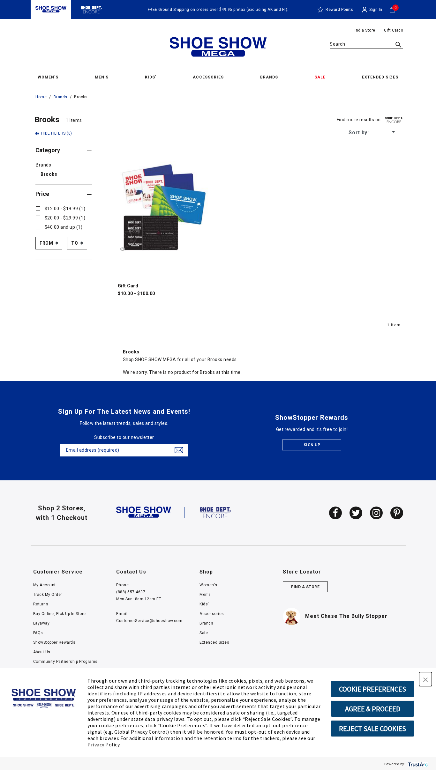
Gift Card (128, 285)
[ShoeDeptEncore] (91, 9)
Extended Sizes (214, 642)
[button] (425, 679)
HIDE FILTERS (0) (56, 133)
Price (42, 194)
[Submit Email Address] (178, 450)
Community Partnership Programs (65, 661)
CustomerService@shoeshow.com (149, 620)
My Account (44, 585)
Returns (41, 604)
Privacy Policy (103, 744)
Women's (208, 585)
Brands (60, 97)
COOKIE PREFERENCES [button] (372, 689)
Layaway (41, 623)
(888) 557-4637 (130, 592)
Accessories (211, 613)
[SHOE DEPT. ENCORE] (215, 512)
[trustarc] (417, 764)
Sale (203, 633)
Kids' (204, 604)
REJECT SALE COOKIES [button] (372, 728)
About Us (41, 652)
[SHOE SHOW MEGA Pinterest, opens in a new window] (396, 513)
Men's (205, 594)
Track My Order (47, 594)
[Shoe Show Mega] (50, 9)
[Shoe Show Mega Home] (218, 48)
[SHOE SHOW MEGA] (143, 512)
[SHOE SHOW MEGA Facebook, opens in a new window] (335, 513)
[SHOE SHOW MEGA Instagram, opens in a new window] (376, 513)
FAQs (38, 633)
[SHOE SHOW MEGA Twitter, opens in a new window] (356, 513)
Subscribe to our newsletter (124, 437)
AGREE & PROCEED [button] (372, 708)
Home (41, 97)
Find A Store (305, 587)
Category (47, 150)
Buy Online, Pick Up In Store (59, 613)
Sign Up (312, 445)
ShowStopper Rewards (54, 642)
